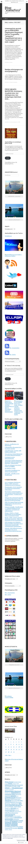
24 (16, 749)
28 (8, 752)
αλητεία (13, 808)
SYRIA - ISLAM (17, 786)
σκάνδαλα (14, 825)
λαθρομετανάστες (14, 820)
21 (8, 749)
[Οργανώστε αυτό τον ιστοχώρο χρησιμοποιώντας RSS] (5, 441)
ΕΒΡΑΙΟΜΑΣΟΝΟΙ (18, 794)
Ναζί (19, 805)
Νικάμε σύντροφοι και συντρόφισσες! (14, 70)
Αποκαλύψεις (9, 791)
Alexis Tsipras (9, 782)
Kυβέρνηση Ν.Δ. (9, 785)
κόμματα (7, 820)
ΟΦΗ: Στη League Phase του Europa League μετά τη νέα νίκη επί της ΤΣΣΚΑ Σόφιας (14, 504)
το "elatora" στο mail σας (12, 365)
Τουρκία (7, 808)
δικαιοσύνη (15, 813)
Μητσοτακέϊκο (18, 802)
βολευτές (12, 811)
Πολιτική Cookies (10, 838)
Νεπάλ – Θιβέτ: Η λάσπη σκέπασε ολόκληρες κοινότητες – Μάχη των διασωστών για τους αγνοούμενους (14, 519)
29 (11, 752)
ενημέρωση (9, 816)
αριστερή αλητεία (10, 810)
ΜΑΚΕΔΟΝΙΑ (14, 800)
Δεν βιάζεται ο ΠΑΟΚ (10, 468)
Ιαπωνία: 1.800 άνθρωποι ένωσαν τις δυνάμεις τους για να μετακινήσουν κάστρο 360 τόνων (13, 530)
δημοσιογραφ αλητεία (18, 811)
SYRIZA (7, 788)
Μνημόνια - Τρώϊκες (10, 803)
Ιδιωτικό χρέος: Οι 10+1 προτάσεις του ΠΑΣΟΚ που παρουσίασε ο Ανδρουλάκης (13, 488)
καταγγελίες (9, 819)
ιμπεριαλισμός (18, 817)
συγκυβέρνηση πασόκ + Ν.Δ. (12, 826)
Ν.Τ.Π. (17, 803)
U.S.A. (11, 788)
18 (19, 747)
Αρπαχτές (7, 792)
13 (5, 747)
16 (13, 747)
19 (21, 747)
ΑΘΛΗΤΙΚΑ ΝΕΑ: (11, 441)
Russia (12, 786)
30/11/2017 (7, 62)
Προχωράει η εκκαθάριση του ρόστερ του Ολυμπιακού (12, 471)
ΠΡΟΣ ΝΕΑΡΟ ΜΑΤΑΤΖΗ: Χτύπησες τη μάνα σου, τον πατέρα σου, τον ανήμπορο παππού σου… (13, 94)
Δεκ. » (9, 755)
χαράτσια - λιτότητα (8, 829)
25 (19, 749)
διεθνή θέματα (8, 813)
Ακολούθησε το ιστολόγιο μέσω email (13, 142)
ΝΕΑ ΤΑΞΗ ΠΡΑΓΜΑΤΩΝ (13, 804)
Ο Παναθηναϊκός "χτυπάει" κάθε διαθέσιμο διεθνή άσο (13, 451)
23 (13, 749)
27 (6, 752)
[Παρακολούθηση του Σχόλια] (7, 354)
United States (7, 789)
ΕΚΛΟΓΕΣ (13, 796)
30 (13, 752)
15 (11, 747)
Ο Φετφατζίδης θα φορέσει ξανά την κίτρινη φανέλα (13, 448)
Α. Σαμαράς (11, 789)
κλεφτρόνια (16, 819)
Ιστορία (15, 799)
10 (16, 744)
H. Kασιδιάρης (14, 783)
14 (8, 747)
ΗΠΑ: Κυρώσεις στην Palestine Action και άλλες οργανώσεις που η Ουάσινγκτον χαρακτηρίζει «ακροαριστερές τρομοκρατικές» (14, 524)
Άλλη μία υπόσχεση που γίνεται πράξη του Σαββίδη (13, 465)
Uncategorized (17, 788)
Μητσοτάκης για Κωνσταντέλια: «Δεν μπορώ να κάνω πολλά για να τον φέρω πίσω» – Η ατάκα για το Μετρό (13, 493)
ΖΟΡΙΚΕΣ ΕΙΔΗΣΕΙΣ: (12, 535)
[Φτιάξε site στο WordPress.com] (14, 1)
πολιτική (20, 822)
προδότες (8, 825)
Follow (7, 158)
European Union (17, 782)
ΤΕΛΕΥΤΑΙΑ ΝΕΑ (11, 479)
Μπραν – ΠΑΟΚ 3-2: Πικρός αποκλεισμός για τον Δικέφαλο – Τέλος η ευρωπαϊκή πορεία (13, 514)
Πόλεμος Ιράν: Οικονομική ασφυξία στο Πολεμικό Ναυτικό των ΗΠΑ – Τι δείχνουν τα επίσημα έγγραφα (14, 499)
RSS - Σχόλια (12, 354)
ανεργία (17, 808)
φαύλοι (20, 828)
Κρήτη (19, 799)
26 (21, 749)
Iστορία (18, 783)
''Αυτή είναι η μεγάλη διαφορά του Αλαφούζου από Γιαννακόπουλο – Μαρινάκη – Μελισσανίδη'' (13, 462)
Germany (6, 783)
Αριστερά (17, 791)
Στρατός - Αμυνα (13, 806)
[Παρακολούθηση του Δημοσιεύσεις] (7, 348)
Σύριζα (19, 806)
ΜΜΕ (18, 800)
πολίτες (14, 822)
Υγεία (11, 62)
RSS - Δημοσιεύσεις (14, 348)
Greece (10, 783)
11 (19, 744)
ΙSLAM (12, 799)
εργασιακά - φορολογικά (9, 817)
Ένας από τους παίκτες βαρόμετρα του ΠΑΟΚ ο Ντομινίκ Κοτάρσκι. (13, 454)
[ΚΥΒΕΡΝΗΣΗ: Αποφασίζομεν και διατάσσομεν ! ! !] (18, 395)
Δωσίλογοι (15, 793)
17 (16, 747)
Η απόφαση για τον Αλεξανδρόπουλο (10, 458)
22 (11, 749)
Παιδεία (8, 806)
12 (21, 744)
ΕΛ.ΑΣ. (19, 122)
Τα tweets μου (8, 236)
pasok (9, 786)
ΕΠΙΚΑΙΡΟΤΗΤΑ (10, 797)
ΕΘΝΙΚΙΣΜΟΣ (8, 796)
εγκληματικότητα (10, 814)
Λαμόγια (8, 800)
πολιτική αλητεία (13, 122)
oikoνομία (6, 786)
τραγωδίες (15, 828)
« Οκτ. (6, 755)
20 (6, 749)
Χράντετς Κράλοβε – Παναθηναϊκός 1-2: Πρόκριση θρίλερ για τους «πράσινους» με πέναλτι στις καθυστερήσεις (14, 509)
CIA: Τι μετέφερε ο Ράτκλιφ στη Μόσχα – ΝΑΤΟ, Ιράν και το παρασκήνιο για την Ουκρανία (13, 484)
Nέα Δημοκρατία (18, 785)
